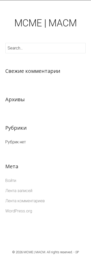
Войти (10, 180)
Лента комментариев (25, 200)
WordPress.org (18, 211)
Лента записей (18, 190)
